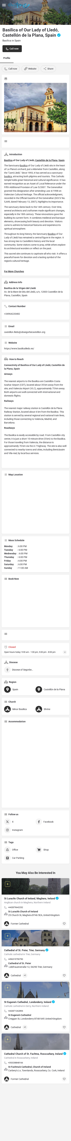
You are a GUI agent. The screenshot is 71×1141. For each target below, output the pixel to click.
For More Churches (14, 271)
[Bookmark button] (64, 923)
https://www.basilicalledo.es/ (19, 348)
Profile (6, 58)
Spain (61, 160)
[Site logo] (19, 5)
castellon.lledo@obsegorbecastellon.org (24, 332)
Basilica (8, 160)
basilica (8, 176)
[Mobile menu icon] (4, 5)
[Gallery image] (35, 107)
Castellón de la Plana (46, 160)
